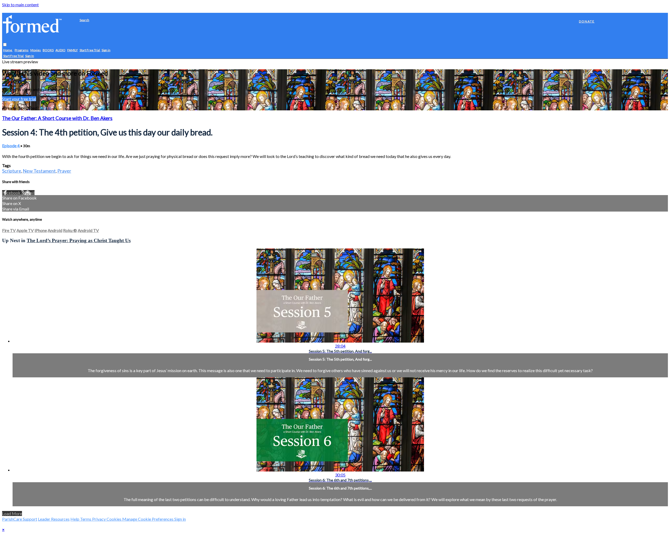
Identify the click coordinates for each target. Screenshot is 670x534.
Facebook (11, 192)
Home (8, 50)
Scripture (11, 171)
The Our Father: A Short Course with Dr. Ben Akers (57, 118)
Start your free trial (19, 98)
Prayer (64, 171)
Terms (86, 518)
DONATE (587, 21)
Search (84, 20)
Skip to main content (20, 4)
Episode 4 (11, 145)
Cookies (114, 518)
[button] (5, 45)
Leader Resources (54, 518)
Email (30, 192)
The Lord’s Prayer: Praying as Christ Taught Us (79, 240)
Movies (35, 50)
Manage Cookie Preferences (148, 518)
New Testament (39, 171)
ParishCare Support (19, 518)
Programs (22, 50)
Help (75, 518)
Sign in (106, 50)
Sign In (29, 56)
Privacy (99, 518)
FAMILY (72, 50)
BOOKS (48, 50)
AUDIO (60, 50)
